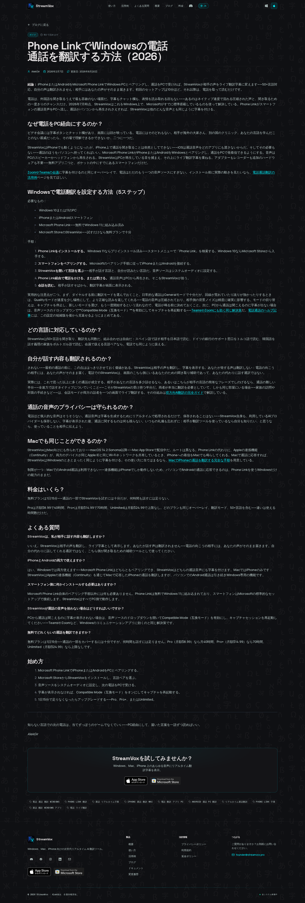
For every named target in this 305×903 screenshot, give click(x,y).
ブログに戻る (40, 25)
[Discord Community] (191, 6)
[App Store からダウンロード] (274, 6)
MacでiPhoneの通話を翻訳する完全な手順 (199, 460)
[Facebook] (41, 859)
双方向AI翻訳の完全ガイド (185, 392)
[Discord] (31, 859)
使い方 (112, 5)
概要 (157, 5)
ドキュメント (135, 868)
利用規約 (186, 850)
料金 (180, 5)
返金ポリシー (188, 856)
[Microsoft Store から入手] (266, 6)
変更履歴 (133, 874)
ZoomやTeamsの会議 (43, 172)
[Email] (69, 859)
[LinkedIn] (60, 859)
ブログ (169, 5)
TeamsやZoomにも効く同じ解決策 (216, 310)
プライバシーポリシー (193, 844)
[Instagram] (50, 859)
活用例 (125, 5)
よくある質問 (141, 5)
